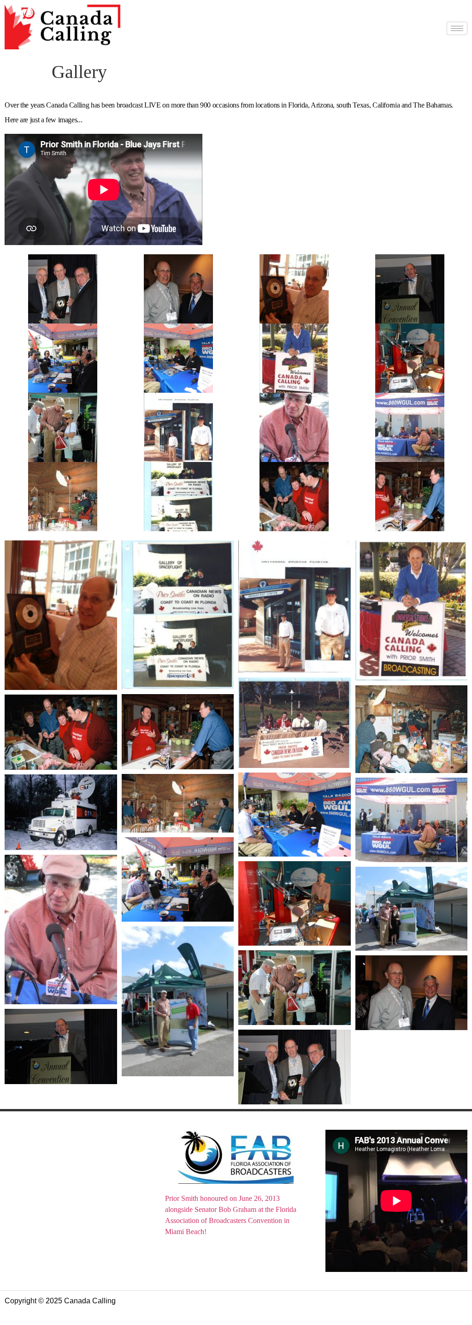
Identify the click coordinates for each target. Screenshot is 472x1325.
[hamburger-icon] (457, 28)
